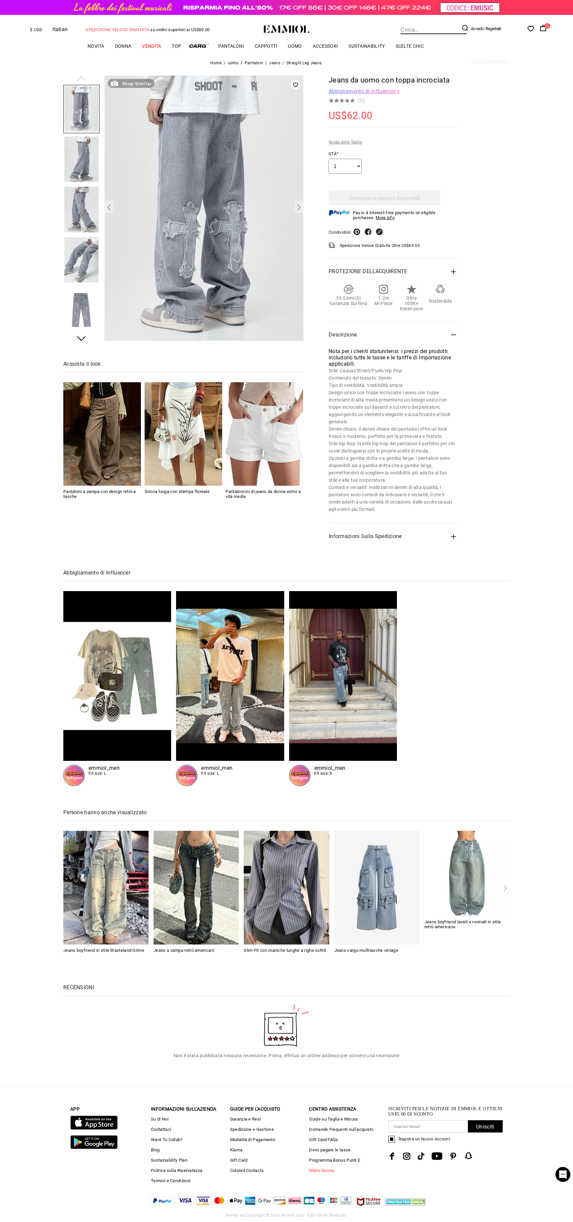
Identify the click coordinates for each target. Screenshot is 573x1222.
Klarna (236, 1149)
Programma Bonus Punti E (334, 1160)
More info (385, 217)
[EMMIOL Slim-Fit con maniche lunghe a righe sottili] (286, 887)
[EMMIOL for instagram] (407, 1156)
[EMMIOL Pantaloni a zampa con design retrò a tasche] (102, 434)
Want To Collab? (167, 1139)
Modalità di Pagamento (252, 1139)
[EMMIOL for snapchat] (468, 1156)
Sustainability (367, 46)
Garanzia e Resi (245, 1119)
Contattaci (161, 1129)
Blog (155, 1149)
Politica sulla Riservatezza (176, 1170)
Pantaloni (254, 63)
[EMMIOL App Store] (94, 1128)
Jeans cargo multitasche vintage (366, 950)
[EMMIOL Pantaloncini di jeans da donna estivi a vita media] (264, 434)
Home (216, 63)
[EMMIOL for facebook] (392, 1156)
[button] (81, 79)
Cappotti (266, 46)
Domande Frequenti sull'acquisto (341, 1129)
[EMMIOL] (230, 688)
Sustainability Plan (169, 1160)
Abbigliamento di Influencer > (364, 91)
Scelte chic (410, 46)
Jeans (275, 63)
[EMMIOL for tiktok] (421, 1156)
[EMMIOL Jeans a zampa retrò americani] (196, 887)
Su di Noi (159, 1119)
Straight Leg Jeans (304, 63)
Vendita (151, 46)
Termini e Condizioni (170, 1180)
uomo (295, 46)
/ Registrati (492, 28)
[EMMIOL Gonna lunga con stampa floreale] (183, 434)
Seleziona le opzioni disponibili (384, 198)
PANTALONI (231, 46)
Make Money (321, 1170)
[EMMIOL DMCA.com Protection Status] (405, 1205)
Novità (96, 46)
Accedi (476, 28)
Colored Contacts (247, 1170)
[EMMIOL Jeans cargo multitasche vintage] (376, 887)
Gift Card (239, 1160)
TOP (176, 46)
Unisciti (485, 1127)
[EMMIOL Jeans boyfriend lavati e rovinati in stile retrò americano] (467, 873)
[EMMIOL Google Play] (94, 1147)
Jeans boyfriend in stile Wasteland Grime (103, 950)
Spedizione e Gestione (252, 1129)
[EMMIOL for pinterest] (453, 1156)
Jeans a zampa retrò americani (184, 950)
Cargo (199, 46)
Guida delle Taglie (345, 142)
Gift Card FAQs (323, 1139)
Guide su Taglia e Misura (333, 1119)
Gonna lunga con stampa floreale (177, 491)
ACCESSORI (325, 46)
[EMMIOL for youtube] (437, 1156)
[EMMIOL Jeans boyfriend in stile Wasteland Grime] (106, 887)
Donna (123, 46)
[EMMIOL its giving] (343, 688)
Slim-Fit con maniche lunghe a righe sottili (285, 950)
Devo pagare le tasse (329, 1149)
